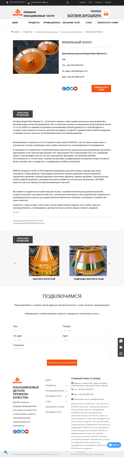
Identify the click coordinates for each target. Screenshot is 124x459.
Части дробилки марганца (46, 32)
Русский (98, 2)
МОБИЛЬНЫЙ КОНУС (94, 32)
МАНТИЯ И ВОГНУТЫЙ (33, 221)
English (82, 2)
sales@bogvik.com (79, 71)
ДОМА (16, 32)
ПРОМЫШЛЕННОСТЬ (52, 23)
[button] (34, 23)
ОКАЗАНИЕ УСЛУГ (71, 23)
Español (108, 2)
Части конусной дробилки (71, 32)
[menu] (24, 22)
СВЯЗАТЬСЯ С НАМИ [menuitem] (107, 23)
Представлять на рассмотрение (62, 363)
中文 (90, 2)
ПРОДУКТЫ (27, 32)
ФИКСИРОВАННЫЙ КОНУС (34, 223)
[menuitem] (34, 22)
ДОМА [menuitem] (15, 23)
